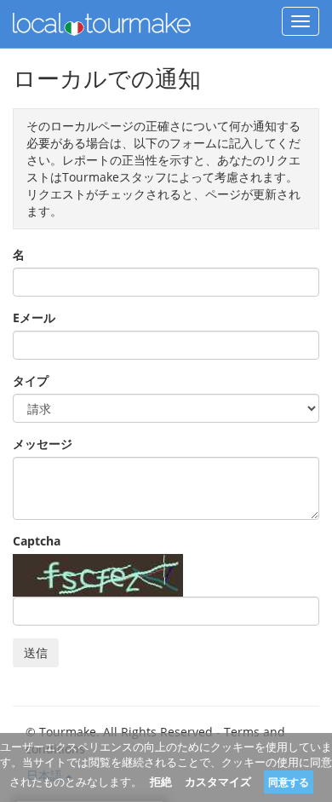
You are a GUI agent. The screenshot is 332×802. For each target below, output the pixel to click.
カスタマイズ (218, 781)
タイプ (31, 380)
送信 (36, 652)
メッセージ (42, 444)
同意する (288, 782)
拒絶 (161, 781)
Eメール (34, 317)
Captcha (36, 541)
